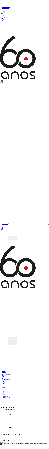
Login (2, 369)
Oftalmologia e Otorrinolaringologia (5, 9)
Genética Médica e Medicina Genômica (5, 8)
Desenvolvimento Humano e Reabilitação (6, 7)
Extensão (2, 228)
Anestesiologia (3, 375)
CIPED (3, 15)
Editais (2, 225)
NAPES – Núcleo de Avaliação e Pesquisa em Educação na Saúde (9, 223)
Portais (1, 386)
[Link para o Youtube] (30, 235)
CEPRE (3, 383)
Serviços (3, 226)
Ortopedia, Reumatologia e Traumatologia (6, 379)
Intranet (3, 19)
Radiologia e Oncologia (4, 381)
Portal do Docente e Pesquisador (5, 224)
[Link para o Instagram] (21, 235)
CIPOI (2, 16)
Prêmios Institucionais (4, 2)
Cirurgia (3, 6)
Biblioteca (2, 405)
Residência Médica (5, 394)
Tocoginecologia (3, 382)
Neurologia (3, 378)
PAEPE (3, 230)
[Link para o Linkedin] (13, 235)
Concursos (2, 229)
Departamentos (2, 5)
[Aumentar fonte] (4, 25)
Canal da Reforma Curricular (6, 218)
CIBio (2, 227)
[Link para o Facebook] (4, 235)
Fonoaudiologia (4, 392)
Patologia (3, 10)
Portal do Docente (4, 387)
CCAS (2, 14)
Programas (4, 219)
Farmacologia (3, 377)
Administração (3, 1)
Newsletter (3, 389)
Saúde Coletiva (3, 12)
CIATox (3, 384)
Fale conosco (2, 20)
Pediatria (3, 380)
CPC (2, 385)
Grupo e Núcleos (3, 395)
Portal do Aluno (3, 17)
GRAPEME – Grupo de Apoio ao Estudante (7, 222)
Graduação (3, 391)
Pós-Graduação (3, 393)
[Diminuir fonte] (13, 25)
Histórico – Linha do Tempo (4, 3)
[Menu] (4, 244)
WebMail (2, 18)
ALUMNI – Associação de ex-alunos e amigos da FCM (7, 374)
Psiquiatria (3, 11)
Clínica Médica (3, 376)
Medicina (4, 217)
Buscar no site (6, 340)
